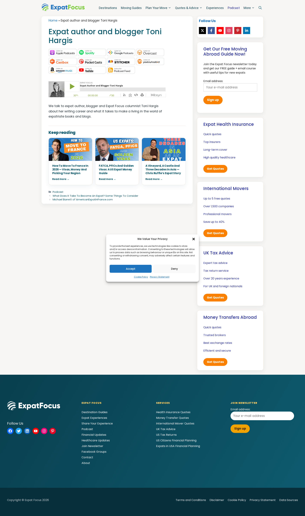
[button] (193, 239)
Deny (174, 269)
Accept (130, 269)
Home (53, 20)
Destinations (108, 8)
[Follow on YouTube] (220, 30)
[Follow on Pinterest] (237, 30)
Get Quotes (215, 169)
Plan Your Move (156, 8)
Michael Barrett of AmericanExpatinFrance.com (83, 199)
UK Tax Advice (165, 429)
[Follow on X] (202, 30)
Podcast (234, 8)
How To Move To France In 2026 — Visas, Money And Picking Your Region (70, 169)
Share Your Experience (97, 423)
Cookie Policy (141, 276)
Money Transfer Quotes (172, 418)
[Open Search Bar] (260, 8)
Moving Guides (131, 8)
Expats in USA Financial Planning (178, 446)
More (247, 8)
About (86, 463)
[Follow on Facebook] (211, 30)
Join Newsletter (92, 446)
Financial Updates (94, 435)
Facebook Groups (94, 452)
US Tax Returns (166, 435)
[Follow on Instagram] (228, 30)
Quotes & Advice (187, 8)
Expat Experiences (94, 418)
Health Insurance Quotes (173, 412)
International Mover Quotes (175, 423)
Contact (87, 457)
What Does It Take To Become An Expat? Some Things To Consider (95, 196)
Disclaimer (217, 500)
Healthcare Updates (96, 440)
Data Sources (288, 500)
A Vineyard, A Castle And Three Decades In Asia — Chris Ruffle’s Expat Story (163, 169)
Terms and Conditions (191, 500)
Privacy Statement (159, 276)
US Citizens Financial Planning (176, 440)
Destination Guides (94, 412)
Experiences (215, 8)
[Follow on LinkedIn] (246, 30)
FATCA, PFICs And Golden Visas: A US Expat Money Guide (116, 169)
